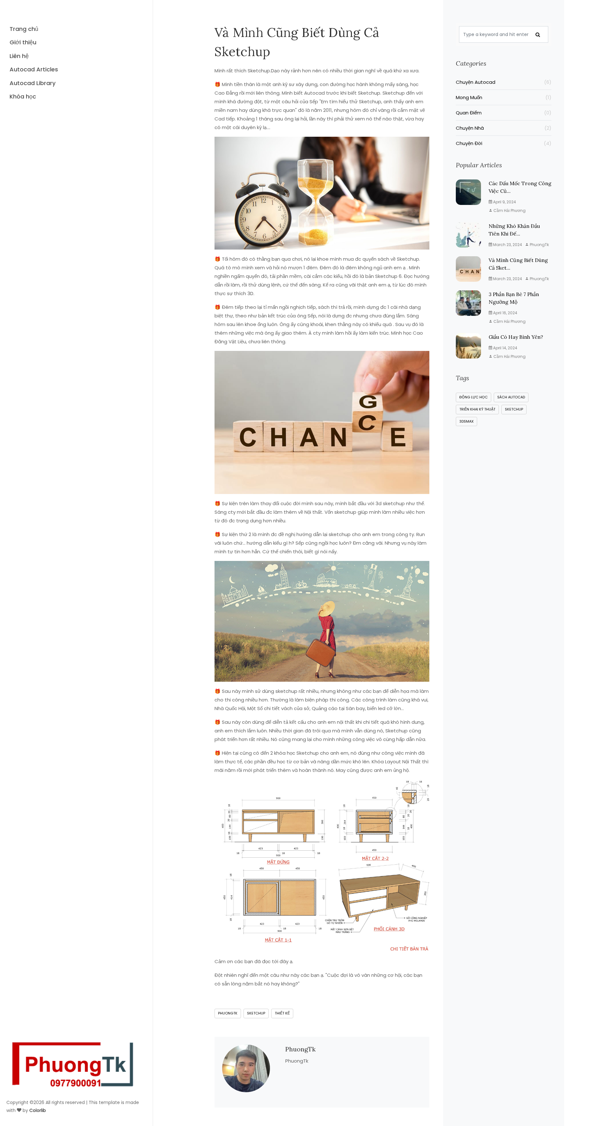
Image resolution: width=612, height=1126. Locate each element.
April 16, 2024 (504, 313)
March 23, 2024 (507, 244)
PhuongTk (227, 1013)
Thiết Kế (282, 1013)
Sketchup (256, 1013)
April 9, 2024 (504, 202)
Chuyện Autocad (503, 82)
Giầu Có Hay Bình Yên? (516, 337)
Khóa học (23, 96)
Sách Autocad (511, 397)
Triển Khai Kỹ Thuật (477, 409)
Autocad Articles (34, 69)
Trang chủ (24, 29)
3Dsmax (466, 421)
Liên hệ (19, 56)
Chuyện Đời (503, 143)
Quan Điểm (503, 112)
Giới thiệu (23, 42)
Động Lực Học (473, 397)
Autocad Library (32, 83)
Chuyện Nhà (503, 128)
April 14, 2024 (504, 348)
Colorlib (37, 1110)
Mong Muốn (503, 97)
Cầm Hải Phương (509, 210)
